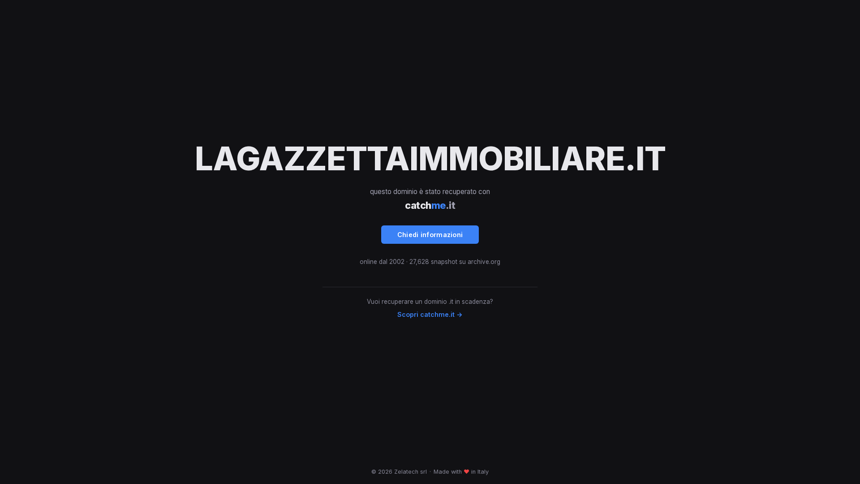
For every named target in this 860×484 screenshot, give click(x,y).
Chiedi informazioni (430, 234)
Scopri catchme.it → (430, 314)
